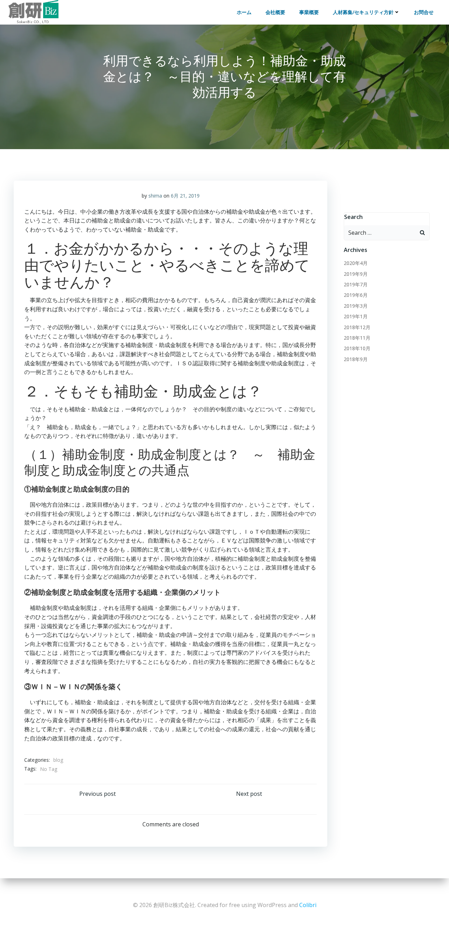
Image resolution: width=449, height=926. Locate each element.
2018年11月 (357, 337)
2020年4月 (356, 263)
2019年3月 (356, 305)
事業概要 (309, 12)
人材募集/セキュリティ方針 (363, 12)
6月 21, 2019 (185, 195)
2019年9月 (356, 274)
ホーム (244, 12)
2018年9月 (356, 359)
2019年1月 (356, 316)
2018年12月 (357, 327)
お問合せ (424, 12)
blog (58, 760)
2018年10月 (357, 348)
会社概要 (275, 12)
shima (155, 195)
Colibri (307, 905)
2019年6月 (356, 295)
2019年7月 (356, 284)
